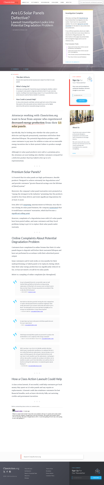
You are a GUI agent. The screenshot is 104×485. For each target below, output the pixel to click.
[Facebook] (7, 472)
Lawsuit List (25, 2)
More (74, 153)
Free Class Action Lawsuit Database (77, 57)
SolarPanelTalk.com (35, 366)
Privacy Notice (49, 473)
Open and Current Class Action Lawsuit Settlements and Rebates (78, 47)
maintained (53, 208)
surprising (27, 205)
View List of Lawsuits (72, 62)
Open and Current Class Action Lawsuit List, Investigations (78, 51)
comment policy (35, 406)
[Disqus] (37, 428)
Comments (15, 69)
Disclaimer (48, 471)
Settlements (35, 2)
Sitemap (27, 478)
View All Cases (28, 468)
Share (26, 69)
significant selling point (21, 214)
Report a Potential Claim (31, 473)
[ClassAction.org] (10, 2)
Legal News (55, 2)
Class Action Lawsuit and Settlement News (79, 54)
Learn (62, 2)
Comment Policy (50, 475)
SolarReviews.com (37, 311)
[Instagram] (10, 472)
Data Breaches (45, 2)
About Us (68, 2)
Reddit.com (32, 292)
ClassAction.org (83, 18)
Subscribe (82, 100)
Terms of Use (49, 468)
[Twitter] (4, 472)
